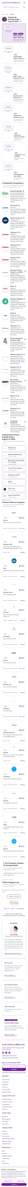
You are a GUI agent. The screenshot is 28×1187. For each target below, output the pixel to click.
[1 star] (10, 901)
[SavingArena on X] (6, 1053)
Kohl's (3, 1151)
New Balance (5, 1163)
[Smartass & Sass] (14, 584)
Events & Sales (6, 1089)
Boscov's (5, 520)
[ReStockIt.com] (14, 677)
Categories (5, 1084)
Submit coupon (9, 1035)
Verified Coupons (6, 1099)
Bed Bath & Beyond (7, 1156)
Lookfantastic (5, 1158)
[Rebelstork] (14, 701)
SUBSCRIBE (14, 1069)
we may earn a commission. (17, 915)
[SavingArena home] (11, 3)
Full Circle (6, 612)
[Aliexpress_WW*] (14, 536)
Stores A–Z (5, 1109)
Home (3, 14)
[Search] (24, 7)
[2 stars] (12, 901)
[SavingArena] (13, 1044)
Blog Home (5, 1116)
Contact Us (5, 1134)
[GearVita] (14, 793)
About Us (4, 1131)
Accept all (14, 1184)
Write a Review (14, 896)
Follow (6, 908)
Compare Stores (6, 1092)
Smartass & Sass (8, 592)
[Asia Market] (14, 629)
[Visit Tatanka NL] (4, 19)
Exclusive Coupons (7, 1102)
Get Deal (8, 27)
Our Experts (5, 1124)
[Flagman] (14, 841)
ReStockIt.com (7, 684)
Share (13, 908)
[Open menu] (24, 2)
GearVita (5, 800)
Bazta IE (5, 660)
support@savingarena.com (9, 1055)
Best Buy (4, 1153)
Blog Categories (6, 1119)
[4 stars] (16, 901)
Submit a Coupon (6, 1141)
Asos (3, 1161)
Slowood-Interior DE (8, 732)
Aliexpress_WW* (8, 544)
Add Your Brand (6, 1143)
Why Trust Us (5, 1136)
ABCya (5, 825)
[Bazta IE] (14, 653)
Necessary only (7, 1181)
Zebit (4, 568)
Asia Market (6, 636)
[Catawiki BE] (14, 769)
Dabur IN (5, 752)
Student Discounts (7, 1107)
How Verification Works (8, 1139)
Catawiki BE (6, 776)
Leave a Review (20, 908)
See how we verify (8, 997)
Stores (7, 14)
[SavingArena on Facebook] (3, 1053)
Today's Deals (6, 1079)
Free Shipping (6, 1104)
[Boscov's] (14, 512)
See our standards (9, 975)
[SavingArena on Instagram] (9, 1053)
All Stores (4, 1087)
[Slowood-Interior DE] (14, 725)
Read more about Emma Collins (12, 953)
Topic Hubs (5, 1121)
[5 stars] (18, 901)
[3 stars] (14, 901)
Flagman (5, 849)
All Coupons (5, 1082)
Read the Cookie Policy (10, 1177)
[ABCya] (14, 817)
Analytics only (20, 1181)
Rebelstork (6, 708)
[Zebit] (14, 560)
